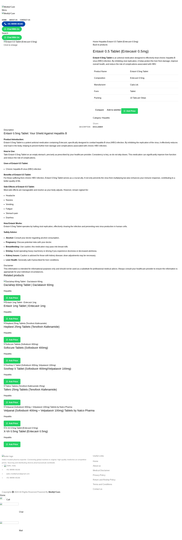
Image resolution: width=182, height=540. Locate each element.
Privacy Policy (99, 475)
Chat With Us (13, 29)
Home (96, 42)
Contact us (97, 489)
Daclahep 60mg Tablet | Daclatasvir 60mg (28, 284)
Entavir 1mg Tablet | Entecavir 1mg (24, 305)
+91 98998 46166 (15, 24)
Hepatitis (103, 42)
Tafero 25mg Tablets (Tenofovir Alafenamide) (30, 389)
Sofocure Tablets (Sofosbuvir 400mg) (26, 347)
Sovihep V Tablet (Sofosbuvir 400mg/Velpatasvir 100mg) (37, 368)
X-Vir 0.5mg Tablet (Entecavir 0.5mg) (26, 431)
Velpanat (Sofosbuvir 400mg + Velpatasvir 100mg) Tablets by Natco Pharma (49, 410)
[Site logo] (8, 7)
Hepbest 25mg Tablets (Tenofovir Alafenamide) (31, 326)
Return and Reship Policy (104, 480)
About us (97, 466)
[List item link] (45, 471)
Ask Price (130, 111)
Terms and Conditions (102, 484)
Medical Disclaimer (101, 470)
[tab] (84, 127)
